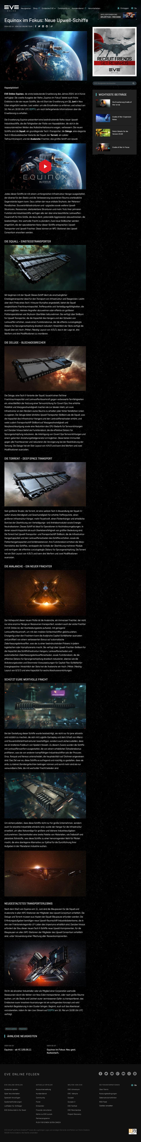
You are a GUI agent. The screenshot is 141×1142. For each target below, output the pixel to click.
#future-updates (11, 1029)
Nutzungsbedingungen (108, 1094)
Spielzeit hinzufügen (12, 1098)
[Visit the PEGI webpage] (133, 1131)
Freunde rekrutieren (44, 1110)
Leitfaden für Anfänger (13, 1106)
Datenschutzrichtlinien (108, 1098)
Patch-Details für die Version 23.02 (120, 132)
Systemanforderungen (13, 1102)
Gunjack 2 (71, 1102)
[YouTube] (112, 1073)
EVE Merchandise (74, 1110)
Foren (38, 1102)
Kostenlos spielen (11, 1089)
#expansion (23, 1029)
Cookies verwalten (106, 1106)
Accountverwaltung (43, 1089)
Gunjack (71, 1098)
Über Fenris (103, 1089)
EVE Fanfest (72, 1106)
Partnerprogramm (43, 1118)
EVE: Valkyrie (73, 1094)
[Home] (11, 11)
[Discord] (123, 1073)
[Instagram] (129, 1073)
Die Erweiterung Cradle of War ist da (122, 103)
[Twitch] (117, 1073)
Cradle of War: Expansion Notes (121, 118)
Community (40, 1098)
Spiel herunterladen (12, 1094)
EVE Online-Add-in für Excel (15, 1110)
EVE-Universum (74, 1089)
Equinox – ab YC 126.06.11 (17, 1049)
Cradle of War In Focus (120, 147)
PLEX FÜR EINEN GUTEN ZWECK (48, 1122)
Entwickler (40, 1106)
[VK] (135, 1073)
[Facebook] (100, 1073)
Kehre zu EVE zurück (44, 1114)
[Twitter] (106, 1073)
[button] (123, 8)
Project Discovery (74, 1114)
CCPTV (32, 109)
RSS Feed (103, 1102)
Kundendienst (41, 1094)
